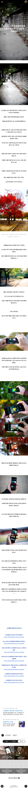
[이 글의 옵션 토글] (2, 735)
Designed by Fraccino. (14, 786)
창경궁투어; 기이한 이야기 (9, 722)
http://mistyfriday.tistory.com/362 (14, 676)
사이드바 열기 (2, 2)
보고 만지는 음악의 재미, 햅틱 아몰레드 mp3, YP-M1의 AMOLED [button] (7, 767)
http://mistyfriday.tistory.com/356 (14, 652)
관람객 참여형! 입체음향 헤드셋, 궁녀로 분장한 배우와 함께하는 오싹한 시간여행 (9, 725)
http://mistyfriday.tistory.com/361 (14, 661)
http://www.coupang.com (9, 708)
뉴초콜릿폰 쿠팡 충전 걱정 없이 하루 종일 (13, 711)
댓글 (6, 741)
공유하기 (14, 741)
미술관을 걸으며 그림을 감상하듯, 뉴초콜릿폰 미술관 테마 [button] (7, 753)
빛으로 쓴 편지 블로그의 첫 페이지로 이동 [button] (14, 2)
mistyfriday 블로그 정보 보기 (26, 2)
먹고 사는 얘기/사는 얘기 (18, 33)
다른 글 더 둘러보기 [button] (13, 778)
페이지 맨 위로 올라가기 (26, 786)
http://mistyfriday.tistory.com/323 (14, 637)
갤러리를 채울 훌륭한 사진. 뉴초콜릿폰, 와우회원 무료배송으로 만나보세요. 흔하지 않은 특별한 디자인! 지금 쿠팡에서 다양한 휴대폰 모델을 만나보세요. (13, 713)
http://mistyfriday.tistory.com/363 (14, 669)
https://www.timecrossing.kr (10, 719)
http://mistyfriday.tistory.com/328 (14, 682)
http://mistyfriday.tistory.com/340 (14, 643)
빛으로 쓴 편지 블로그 (2, 786)
